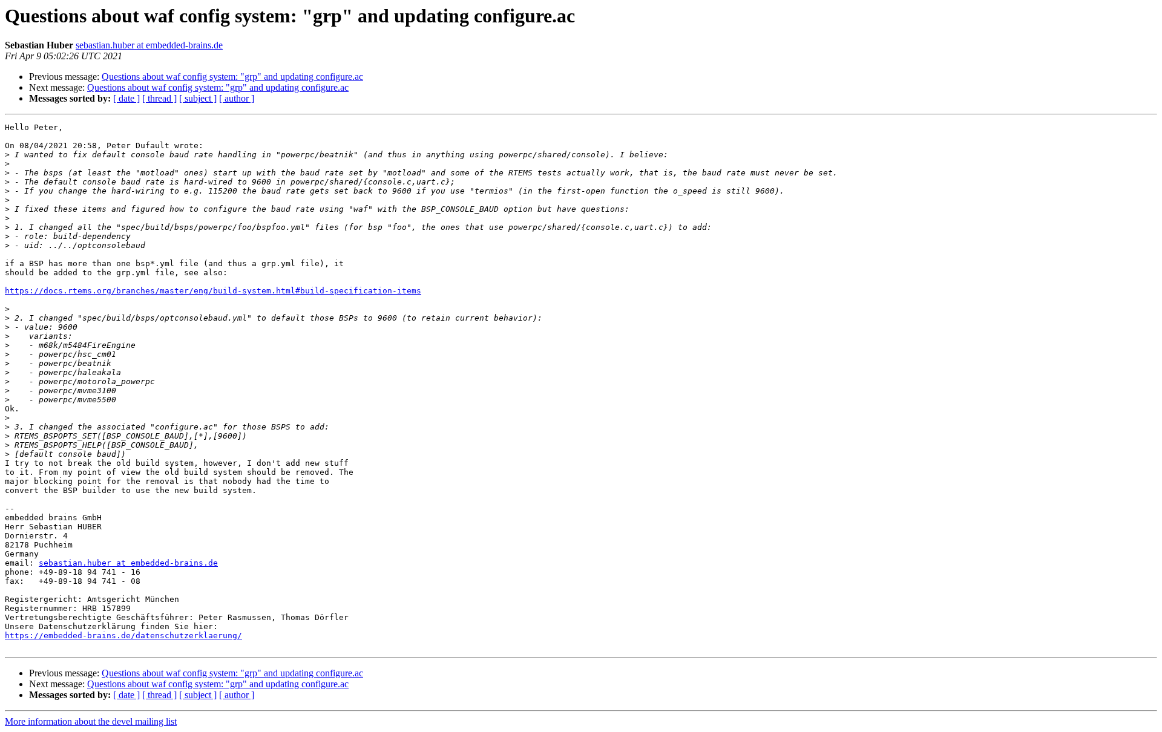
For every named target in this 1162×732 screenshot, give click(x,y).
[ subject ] (198, 98)
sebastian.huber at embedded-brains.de (149, 45)
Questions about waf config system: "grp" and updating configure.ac (232, 76)
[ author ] (236, 98)
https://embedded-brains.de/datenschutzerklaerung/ (123, 635)
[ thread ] (159, 98)
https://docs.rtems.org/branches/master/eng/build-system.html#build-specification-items (213, 290)
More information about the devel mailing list (91, 721)
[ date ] (126, 98)
